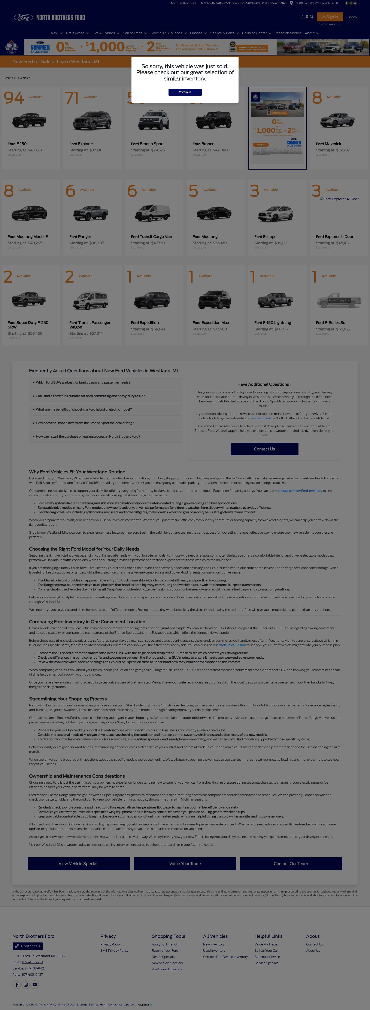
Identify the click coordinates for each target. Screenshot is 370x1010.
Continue (185, 92)
